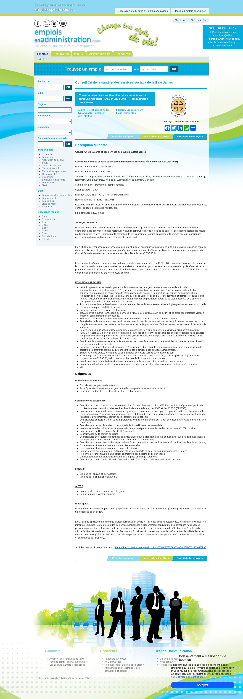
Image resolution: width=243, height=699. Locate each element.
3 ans (45, 228)
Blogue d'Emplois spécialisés (190, 10)
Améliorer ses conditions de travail (67, 658)
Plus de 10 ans (49, 239)
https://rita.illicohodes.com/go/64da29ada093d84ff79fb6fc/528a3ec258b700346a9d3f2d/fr (160, 547)
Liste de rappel (49, 204)
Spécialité (43, 127)
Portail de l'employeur (190, 136)
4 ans (45, 230)
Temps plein (48, 182)
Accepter (202, 685)
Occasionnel (48, 174)
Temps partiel (49, 198)
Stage (45, 163)
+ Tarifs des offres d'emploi (223, 42)
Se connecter (198, 20)
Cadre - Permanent (51, 165)
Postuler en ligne (122, 136)
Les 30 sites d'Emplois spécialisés (67, 664)
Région (42, 104)
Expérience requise (48, 212)
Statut (41, 190)
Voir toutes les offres (156, 136)
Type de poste (45, 149)
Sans (44, 216)
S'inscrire (180, 20)
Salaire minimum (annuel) (52, 138)
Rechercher (44, 81)
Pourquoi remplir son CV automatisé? (68, 661)
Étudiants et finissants (53, 180)
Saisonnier (47, 177)
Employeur (44, 115)
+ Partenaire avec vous (223, 32)
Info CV (79, 53)
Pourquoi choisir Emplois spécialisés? (124, 664)
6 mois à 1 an (49, 219)
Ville (136, 69)
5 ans (45, 233)
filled (44, 185)
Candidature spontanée (54, 171)
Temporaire (47, 157)
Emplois (42, 53)
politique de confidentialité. (192, 676)
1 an (44, 222)
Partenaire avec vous (115, 658)
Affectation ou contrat (53, 160)
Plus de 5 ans (49, 236)
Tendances (123, 53)
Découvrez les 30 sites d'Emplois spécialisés (143, 10)
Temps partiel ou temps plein (57, 195)
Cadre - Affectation (51, 168)
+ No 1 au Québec (223, 35)
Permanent (47, 154)
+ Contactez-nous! (223, 45)
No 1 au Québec (113, 661)
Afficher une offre (99, 53)
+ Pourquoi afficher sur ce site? (222, 38)
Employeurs (61, 53)
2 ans (45, 225)
